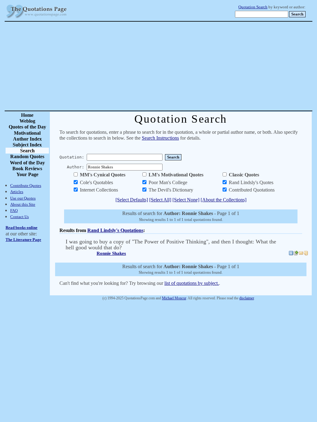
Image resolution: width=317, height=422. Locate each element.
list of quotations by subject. (191, 283)
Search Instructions (160, 138)
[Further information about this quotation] (291, 253)
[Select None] (185, 199)
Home (27, 115)
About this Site (22, 204)
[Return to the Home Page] (36, 18)
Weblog (27, 121)
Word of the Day (27, 162)
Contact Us (19, 216)
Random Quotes (27, 156)
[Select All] (160, 199)
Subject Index (27, 144)
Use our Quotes (23, 198)
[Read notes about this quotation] (305, 253)
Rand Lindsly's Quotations (115, 230)
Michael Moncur (174, 298)
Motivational (27, 133)
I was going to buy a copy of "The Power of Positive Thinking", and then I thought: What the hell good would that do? (171, 244)
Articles (16, 191)
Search (27, 150)
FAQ (14, 210)
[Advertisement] (180, 66)
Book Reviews (27, 168)
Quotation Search (252, 7)
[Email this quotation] (300, 253)
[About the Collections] (223, 199)
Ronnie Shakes (111, 253)
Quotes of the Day (27, 126)
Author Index (27, 138)
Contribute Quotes (25, 185)
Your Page (27, 174)
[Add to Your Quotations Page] (295, 253)
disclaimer (246, 298)
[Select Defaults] (131, 199)
